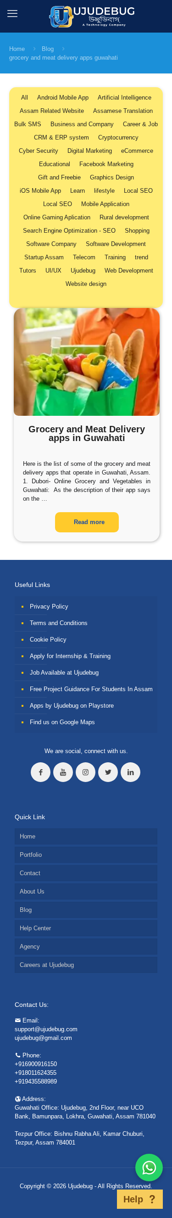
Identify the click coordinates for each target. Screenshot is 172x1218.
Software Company (51, 243)
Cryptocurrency (118, 137)
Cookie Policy (48, 639)
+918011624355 (35, 1072)
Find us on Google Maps (62, 722)
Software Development (116, 243)
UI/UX (53, 270)
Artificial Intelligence (124, 97)
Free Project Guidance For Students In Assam (91, 689)
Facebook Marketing (106, 164)
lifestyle (104, 190)
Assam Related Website (52, 110)
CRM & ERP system (61, 137)
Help (133, 1199)
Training (115, 257)
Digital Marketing (89, 150)
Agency (30, 946)
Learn (77, 190)
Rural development (124, 217)
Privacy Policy (49, 606)
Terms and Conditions (59, 623)
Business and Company (82, 124)
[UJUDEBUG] (86, 16)
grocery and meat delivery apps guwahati (63, 57)
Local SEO (138, 190)
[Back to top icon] (105, 1199)
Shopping (137, 230)
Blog (48, 48)
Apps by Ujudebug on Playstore (72, 705)
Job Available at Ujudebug (64, 672)
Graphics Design (112, 177)
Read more (89, 522)
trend (141, 257)
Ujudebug (83, 270)
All (24, 97)
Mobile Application (105, 204)
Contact (30, 873)
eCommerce (137, 150)
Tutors (27, 270)
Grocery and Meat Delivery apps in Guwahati (86, 433)
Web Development (129, 270)
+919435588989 (36, 1081)
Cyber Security (38, 150)
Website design (86, 283)
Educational (54, 164)
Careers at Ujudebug (47, 964)
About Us (32, 891)
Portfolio (31, 854)
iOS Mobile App (40, 190)
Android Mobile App (63, 97)
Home (17, 48)
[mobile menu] (12, 14)
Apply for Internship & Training (70, 656)
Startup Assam (44, 257)
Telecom (84, 257)
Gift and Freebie (59, 177)
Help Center (35, 928)
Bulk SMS (27, 124)
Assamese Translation (123, 110)
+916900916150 (36, 1064)
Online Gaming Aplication (56, 217)
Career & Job (140, 124)
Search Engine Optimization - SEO (69, 230)
